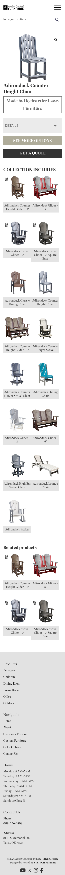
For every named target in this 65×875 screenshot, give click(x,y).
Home (7, 721)
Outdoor (8, 703)
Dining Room (11, 683)
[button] (56, 40)
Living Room (11, 690)
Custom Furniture (14, 740)
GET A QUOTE (33, 153)
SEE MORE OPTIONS (32, 140)
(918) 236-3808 (12, 823)
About (7, 727)
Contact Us (10, 754)
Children (9, 677)
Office (7, 696)
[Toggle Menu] (57, 7)
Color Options (12, 747)
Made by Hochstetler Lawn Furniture (32, 104)
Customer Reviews (15, 734)
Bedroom (9, 670)
